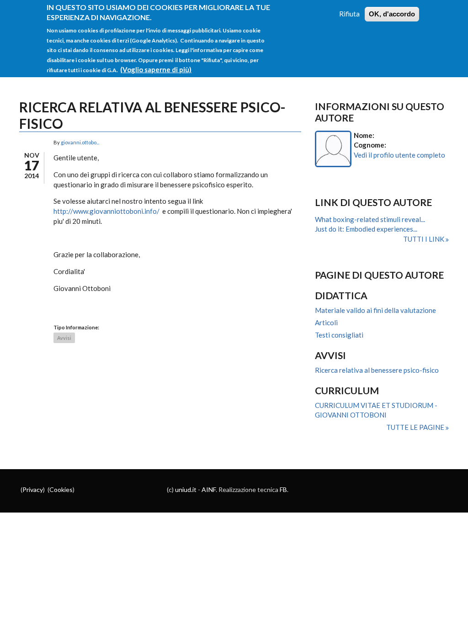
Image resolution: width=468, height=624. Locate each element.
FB (283, 489)
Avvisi (64, 338)
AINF (209, 489)
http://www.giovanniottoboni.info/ (106, 211)
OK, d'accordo (392, 14)
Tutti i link (424, 239)
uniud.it (186, 489)
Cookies (61, 489)
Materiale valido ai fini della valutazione (375, 310)
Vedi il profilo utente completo (399, 155)
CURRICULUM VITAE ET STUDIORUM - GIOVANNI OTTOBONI (376, 410)
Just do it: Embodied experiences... (366, 229)
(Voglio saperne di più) (155, 69)
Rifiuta (349, 14)
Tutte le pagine (416, 427)
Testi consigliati (339, 335)
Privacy (32, 489)
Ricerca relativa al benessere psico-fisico (377, 370)
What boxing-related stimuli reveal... (370, 219)
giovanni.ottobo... (80, 142)
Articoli (326, 322)
